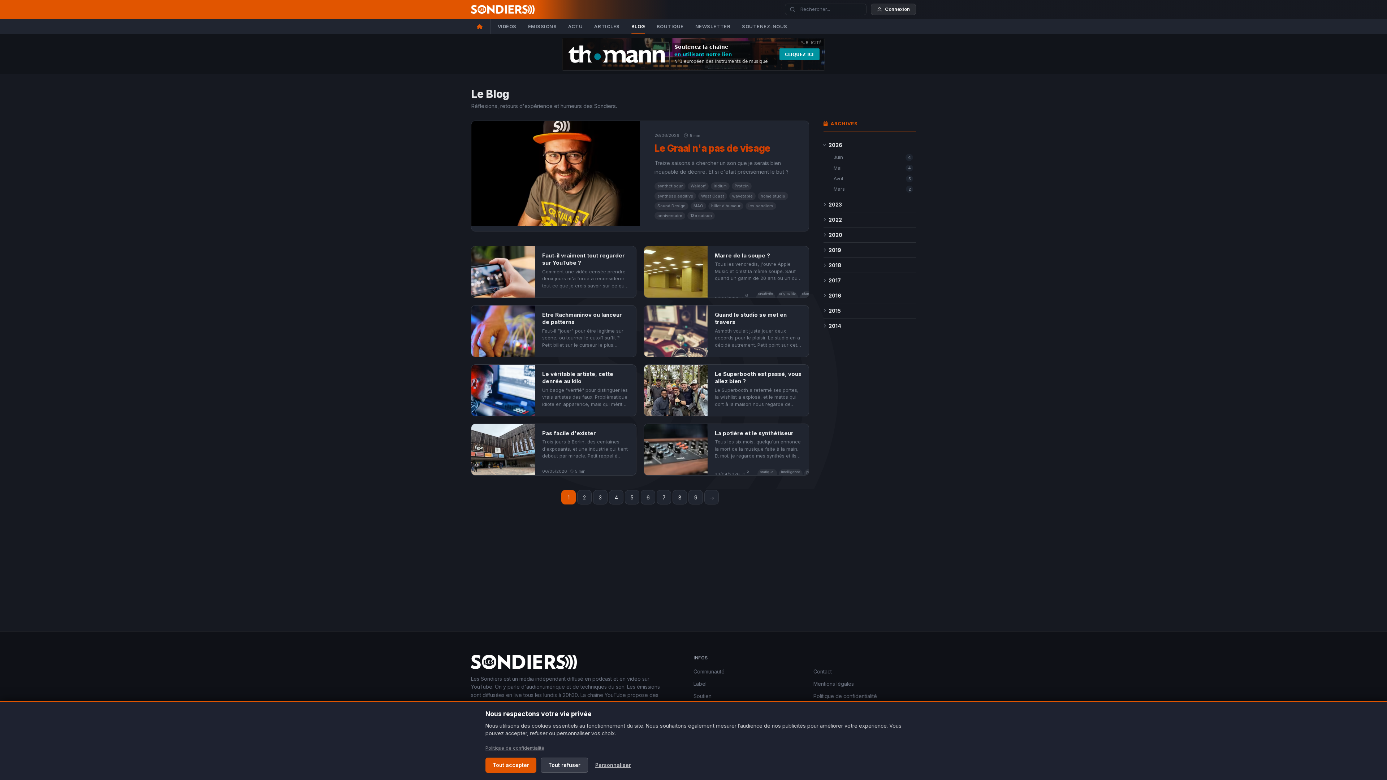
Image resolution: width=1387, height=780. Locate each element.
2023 (835, 205)
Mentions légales (833, 684)
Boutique (670, 26)
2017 (835, 280)
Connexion (897, 9)
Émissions (542, 26)
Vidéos (507, 26)
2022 (835, 220)
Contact (822, 671)
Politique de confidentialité (845, 696)
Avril (872, 178)
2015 (835, 311)
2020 (835, 235)
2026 (835, 145)
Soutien (703, 696)
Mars (872, 189)
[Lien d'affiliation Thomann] (693, 54)
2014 (835, 326)
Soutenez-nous (764, 26)
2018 (835, 265)
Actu (575, 26)
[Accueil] (481, 26)
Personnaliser (613, 765)
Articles (606, 26)
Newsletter (712, 26)
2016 (835, 295)
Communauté (709, 671)
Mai (872, 168)
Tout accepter (511, 765)
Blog (638, 26)
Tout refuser (564, 765)
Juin (872, 157)
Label (700, 684)
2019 (835, 250)
